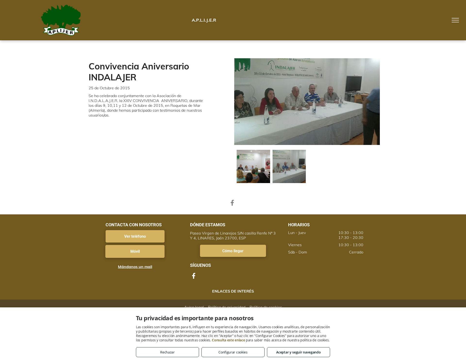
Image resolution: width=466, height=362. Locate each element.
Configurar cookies (233, 352)
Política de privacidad (226, 307)
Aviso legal (194, 307)
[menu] (455, 20)
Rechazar (167, 352)
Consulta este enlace (228, 340)
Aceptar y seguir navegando (298, 352)
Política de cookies (266, 307)
